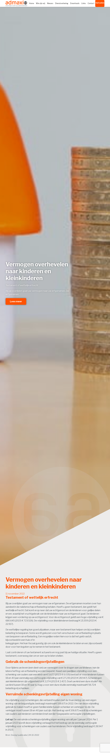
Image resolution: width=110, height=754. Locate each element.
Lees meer (16, 301)
